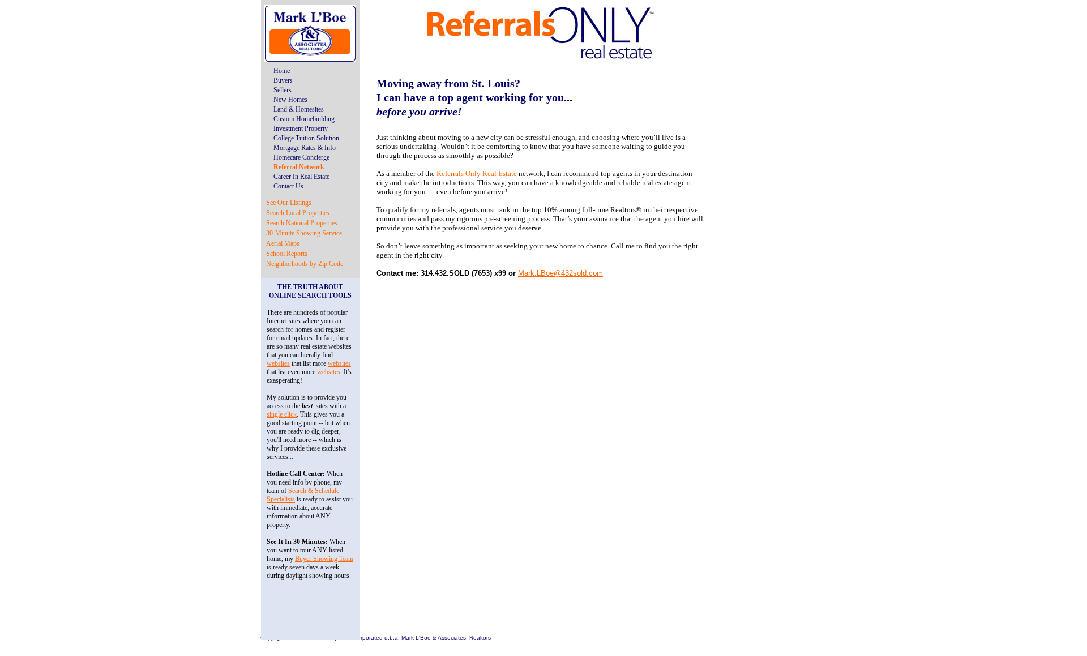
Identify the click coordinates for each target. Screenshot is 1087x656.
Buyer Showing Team (324, 559)
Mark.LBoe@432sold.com (560, 273)
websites (278, 363)
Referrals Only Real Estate (476, 173)
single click (282, 414)
